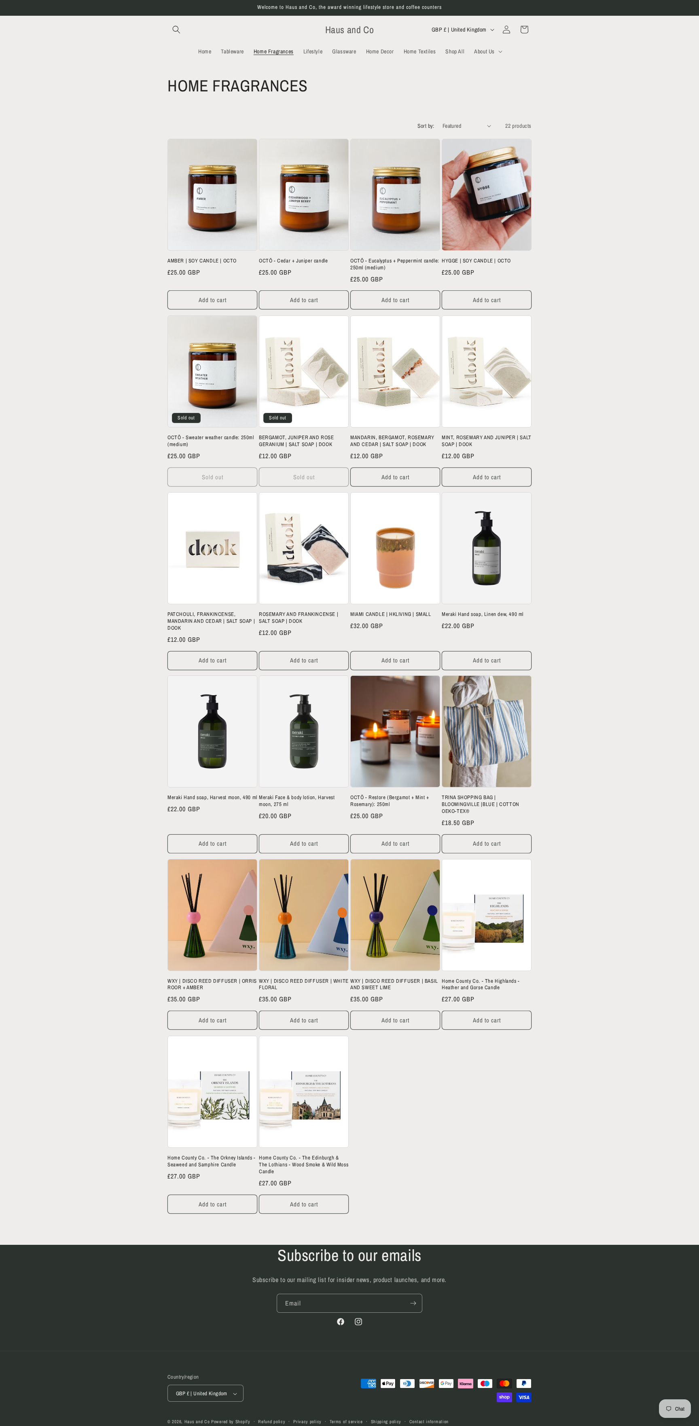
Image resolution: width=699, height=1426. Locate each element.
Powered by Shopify (230, 1422)
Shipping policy (386, 1421)
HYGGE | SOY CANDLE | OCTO (476, 261)
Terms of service (346, 1421)
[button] (176, 29)
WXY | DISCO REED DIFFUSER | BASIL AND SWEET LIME (394, 984)
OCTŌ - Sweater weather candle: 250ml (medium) (210, 441)
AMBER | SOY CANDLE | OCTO (202, 261)
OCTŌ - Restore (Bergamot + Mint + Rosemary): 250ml (389, 801)
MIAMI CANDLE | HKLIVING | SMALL (390, 614)
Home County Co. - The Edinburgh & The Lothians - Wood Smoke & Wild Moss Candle (303, 1165)
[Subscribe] (413, 1303)
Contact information (429, 1421)
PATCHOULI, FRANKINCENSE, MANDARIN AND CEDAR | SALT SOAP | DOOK (211, 621)
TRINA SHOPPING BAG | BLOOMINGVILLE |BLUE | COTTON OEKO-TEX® (480, 804)
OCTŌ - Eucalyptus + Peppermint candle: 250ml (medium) (394, 264)
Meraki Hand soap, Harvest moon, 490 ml (212, 797)
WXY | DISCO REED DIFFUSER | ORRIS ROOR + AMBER (212, 984)
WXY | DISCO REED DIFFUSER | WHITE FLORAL (304, 984)
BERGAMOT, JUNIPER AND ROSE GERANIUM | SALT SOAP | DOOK (296, 441)
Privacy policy (307, 1421)
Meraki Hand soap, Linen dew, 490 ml (482, 614)
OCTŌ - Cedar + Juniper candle (293, 261)
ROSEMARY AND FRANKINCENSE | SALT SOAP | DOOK (298, 617)
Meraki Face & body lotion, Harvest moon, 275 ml (297, 801)
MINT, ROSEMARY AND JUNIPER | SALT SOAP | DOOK (487, 441)
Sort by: (425, 125)
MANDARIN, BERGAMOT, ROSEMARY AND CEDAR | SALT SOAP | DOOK (392, 441)
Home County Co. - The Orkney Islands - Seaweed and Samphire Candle (211, 1161)
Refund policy (271, 1421)
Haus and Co (197, 1422)
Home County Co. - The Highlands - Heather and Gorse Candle (481, 984)
